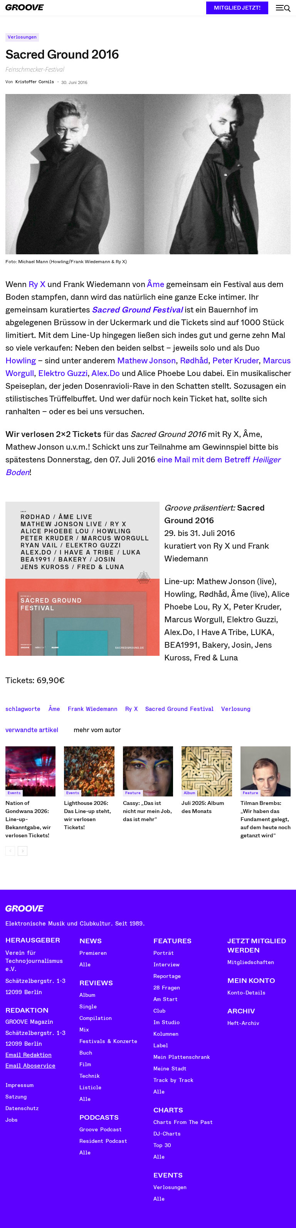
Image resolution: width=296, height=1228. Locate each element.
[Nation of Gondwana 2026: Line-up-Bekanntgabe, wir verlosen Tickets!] (30, 771)
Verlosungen (22, 37)
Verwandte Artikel (31, 730)
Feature (133, 793)
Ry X (37, 284)
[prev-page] (10, 851)
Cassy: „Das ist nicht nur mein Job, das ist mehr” (147, 811)
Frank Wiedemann (93, 708)
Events (14, 793)
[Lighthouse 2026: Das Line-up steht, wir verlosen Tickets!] (89, 771)
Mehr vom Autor (97, 730)
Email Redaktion (28, 1055)
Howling (20, 360)
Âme (155, 284)
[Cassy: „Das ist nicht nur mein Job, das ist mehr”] (148, 771)
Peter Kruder (235, 360)
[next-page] (22, 851)
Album (189, 793)
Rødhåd (194, 360)
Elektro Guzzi (62, 373)
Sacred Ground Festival (179, 708)
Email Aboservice (30, 1066)
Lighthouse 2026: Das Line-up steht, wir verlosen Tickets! (87, 815)
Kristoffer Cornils (34, 82)
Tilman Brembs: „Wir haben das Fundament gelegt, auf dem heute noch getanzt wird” (265, 819)
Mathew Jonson (146, 360)
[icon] (283, 8)
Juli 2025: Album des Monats (203, 807)
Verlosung (236, 708)
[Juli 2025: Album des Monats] (207, 771)
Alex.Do (105, 373)
